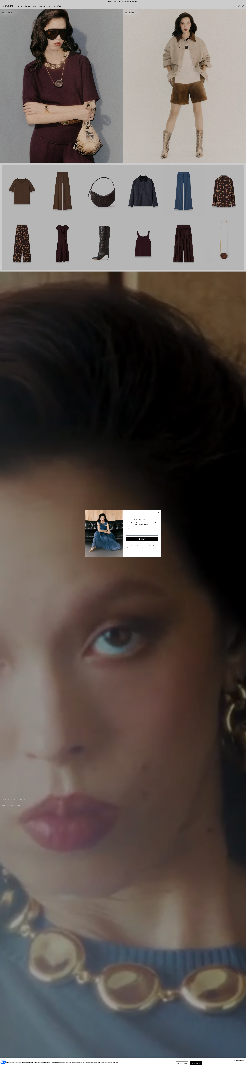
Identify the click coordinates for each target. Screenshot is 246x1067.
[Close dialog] (158, 512)
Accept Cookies (196, 1063)
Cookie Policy (115, 1062)
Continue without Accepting (239, 1060)
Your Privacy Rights (182, 1063)
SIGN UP (142, 539)
